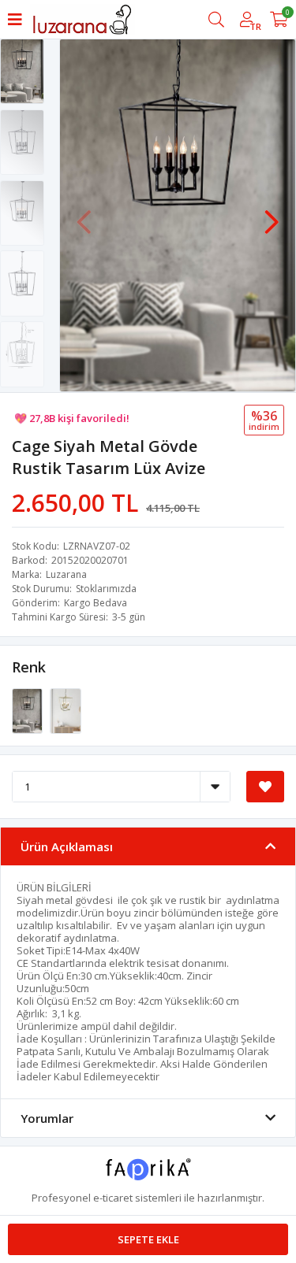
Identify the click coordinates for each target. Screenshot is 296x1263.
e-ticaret (113, 1198)
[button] (271, 214)
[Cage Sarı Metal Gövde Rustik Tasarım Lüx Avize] (65, 710)
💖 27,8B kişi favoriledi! (71, 415)
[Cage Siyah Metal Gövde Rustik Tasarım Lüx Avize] (28, 710)
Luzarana (66, 574)
